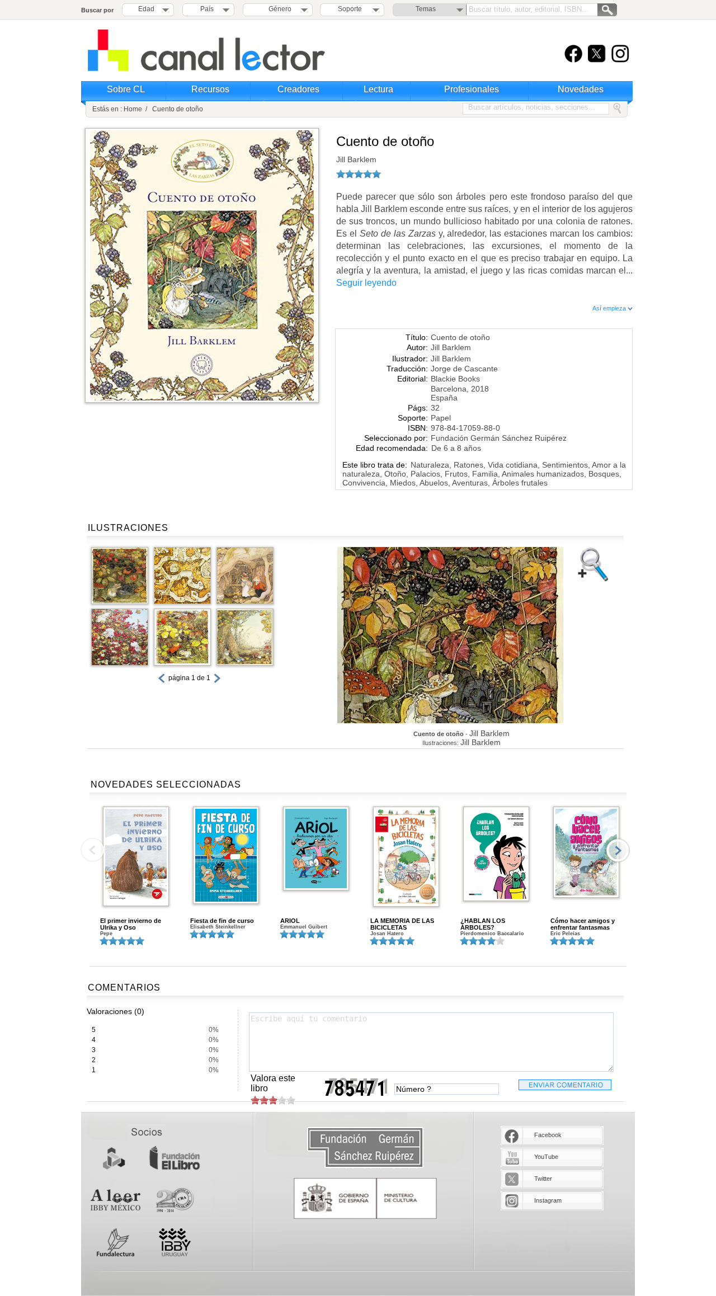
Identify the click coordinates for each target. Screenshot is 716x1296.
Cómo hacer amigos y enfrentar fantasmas (582, 924)
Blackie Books (455, 378)
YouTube (546, 1156)
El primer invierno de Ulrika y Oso (130, 924)
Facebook (548, 1135)
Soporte (350, 9)
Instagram (548, 1200)
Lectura (378, 89)
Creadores (298, 89)
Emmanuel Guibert (303, 927)
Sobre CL (126, 89)
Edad (146, 9)
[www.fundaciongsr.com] (365, 1148)
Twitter (543, 1178)
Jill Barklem (356, 159)
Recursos (210, 89)
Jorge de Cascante (464, 368)
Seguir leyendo (366, 283)
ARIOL (290, 920)
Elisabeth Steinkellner (218, 927)
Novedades (581, 89)
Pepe (106, 933)
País (207, 9)
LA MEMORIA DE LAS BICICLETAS (402, 924)
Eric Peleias (565, 933)
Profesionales (471, 89)
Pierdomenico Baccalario (492, 933)
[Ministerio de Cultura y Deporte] (365, 1198)
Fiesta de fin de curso (222, 920)
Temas (426, 9)
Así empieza (610, 308)
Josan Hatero (387, 933)
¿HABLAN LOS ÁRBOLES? (482, 924)
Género (278, 9)
